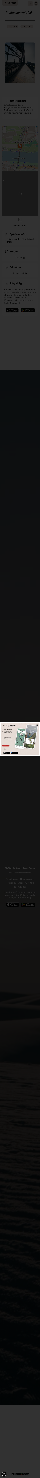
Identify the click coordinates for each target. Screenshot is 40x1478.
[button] (37, 725)
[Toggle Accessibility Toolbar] (4, 1474)
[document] (20, 739)
